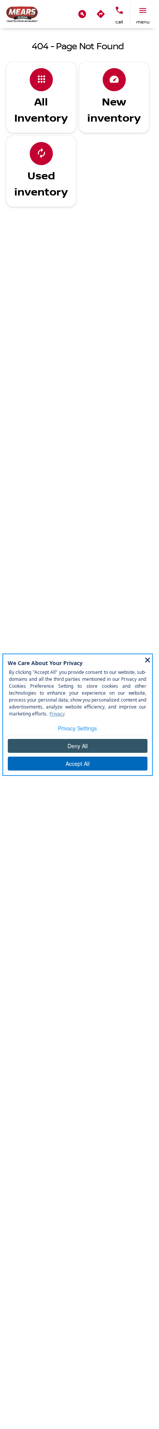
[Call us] (119, 10)
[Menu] (143, 10)
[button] (82, 14)
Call (119, 22)
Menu (143, 22)
